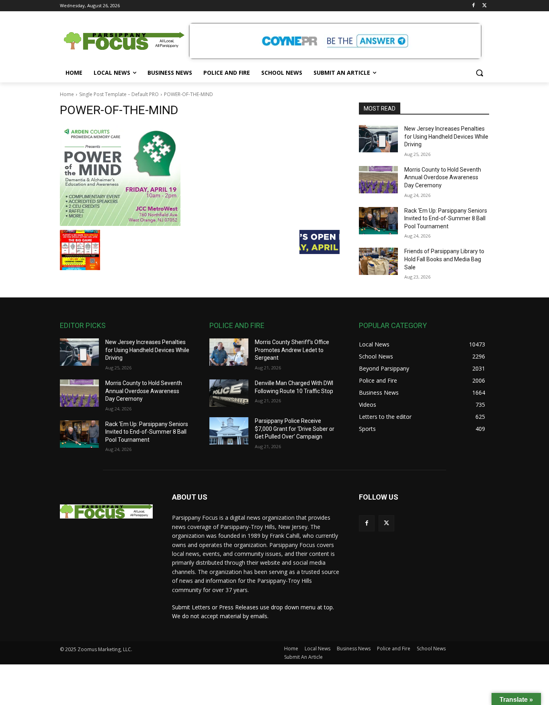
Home (67, 94)
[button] (479, 72)
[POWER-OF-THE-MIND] (200, 175)
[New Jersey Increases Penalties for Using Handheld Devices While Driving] (378, 138)
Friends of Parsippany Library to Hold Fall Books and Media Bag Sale (444, 259)
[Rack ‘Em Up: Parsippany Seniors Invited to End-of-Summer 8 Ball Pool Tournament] (378, 220)
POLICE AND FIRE (236, 325)
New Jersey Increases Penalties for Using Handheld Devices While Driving (446, 136)
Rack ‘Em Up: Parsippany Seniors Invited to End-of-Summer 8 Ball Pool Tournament (445, 218)
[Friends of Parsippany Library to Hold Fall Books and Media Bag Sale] (378, 261)
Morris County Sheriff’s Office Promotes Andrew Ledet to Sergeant (292, 350)
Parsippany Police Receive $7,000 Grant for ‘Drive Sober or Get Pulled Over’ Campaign (294, 429)
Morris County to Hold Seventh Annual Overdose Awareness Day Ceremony (442, 177)
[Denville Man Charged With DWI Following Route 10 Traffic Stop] (228, 393)
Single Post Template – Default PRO (119, 94)
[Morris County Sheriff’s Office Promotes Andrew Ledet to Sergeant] (228, 352)
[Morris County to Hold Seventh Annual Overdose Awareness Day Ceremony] (378, 179)
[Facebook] (473, 5)
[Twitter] (484, 5)
